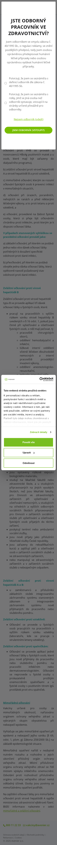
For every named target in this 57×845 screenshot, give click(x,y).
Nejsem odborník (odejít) (28, 119)
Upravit (27, 452)
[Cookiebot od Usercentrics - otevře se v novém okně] (40, 379)
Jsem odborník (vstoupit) (28, 130)
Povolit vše (28, 442)
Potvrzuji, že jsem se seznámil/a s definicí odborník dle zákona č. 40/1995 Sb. (28, 82)
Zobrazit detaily (38, 432)
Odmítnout (29, 463)
